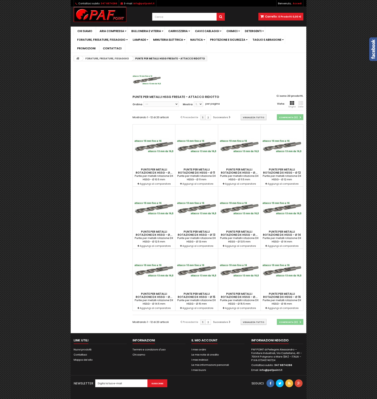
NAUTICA (196, 40)
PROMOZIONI (86, 48)
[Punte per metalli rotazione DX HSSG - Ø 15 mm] (196, 270)
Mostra (188, 104)
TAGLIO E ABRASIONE (267, 40)
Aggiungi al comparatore (155, 183)
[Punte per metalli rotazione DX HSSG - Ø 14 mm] (282, 208)
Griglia (292, 106)
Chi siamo (84, 31)
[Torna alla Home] (77, 58)
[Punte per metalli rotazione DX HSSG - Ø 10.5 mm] (154, 145)
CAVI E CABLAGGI (207, 31)
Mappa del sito (83, 360)
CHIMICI (232, 31)
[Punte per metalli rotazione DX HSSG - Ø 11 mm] (196, 145)
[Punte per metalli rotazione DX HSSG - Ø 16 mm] (282, 270)
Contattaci (112, 48)
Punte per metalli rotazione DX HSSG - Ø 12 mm (282, 172)
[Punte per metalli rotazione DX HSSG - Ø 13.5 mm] (239, 208)
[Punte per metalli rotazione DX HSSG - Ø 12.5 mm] (154, 208)
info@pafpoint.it (270, 370)
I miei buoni (198, 370)
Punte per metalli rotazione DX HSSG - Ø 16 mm (282, 297)
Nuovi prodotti (83, 349)
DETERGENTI (253, 31)
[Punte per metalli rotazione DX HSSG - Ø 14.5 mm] (154, 270)
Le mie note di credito (205, 355)
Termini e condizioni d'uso (149, 349)
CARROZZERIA (178, 31)
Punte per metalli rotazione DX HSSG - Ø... (154, 171)
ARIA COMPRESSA (112, 31)
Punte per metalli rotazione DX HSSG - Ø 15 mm (196, 297)
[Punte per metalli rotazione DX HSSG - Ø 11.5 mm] (239, 145)
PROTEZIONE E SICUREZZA (227, 40)
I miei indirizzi (199, 360)
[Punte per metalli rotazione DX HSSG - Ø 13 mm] (196, 208)
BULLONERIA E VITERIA (146, 31)
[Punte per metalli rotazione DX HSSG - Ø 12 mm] (282, 145)
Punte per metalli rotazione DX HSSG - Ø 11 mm (196, 172)
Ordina (137, 104)
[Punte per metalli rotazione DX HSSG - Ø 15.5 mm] (239, 270)
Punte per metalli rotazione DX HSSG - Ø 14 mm (282, 235)
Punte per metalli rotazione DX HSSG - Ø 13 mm (196, 235)
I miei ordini (198, 349)
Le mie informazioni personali (210, 365)
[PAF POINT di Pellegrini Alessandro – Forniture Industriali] (110, 14)
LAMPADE (139, 40)
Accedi (297, 3)
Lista (300, 106)
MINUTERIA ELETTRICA (168, 40)
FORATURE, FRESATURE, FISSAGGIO (101, 40)
